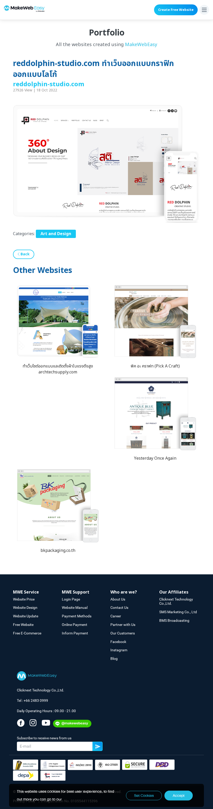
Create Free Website (176, 9)
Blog (114, 658)
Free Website (23, 625)
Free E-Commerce (27, 633)
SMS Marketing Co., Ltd (178, 612)
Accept (178, 795)
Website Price (24, 599)
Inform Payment (75, 633)
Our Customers (122, 633)
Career (115, 616)
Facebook (118, 642)
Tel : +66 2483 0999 (32, 700)
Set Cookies (144, 795)
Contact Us (119, 607)
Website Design (25, 607)
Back (24, 254)
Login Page (71, 599)
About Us (117, 599)
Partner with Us (122, 625)
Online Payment (74, 625)
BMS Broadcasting (174, 620)
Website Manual (75, 607)
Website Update (25, 616)
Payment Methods (76, 616)
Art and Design (56, 234)
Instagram (118, 650)
